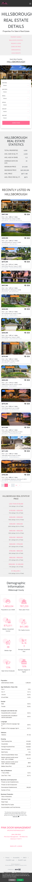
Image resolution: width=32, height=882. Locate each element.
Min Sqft (4, 108)
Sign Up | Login (16, 846)
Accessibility (16, 857)
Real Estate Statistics (16, 40)
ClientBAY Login (10, 860)
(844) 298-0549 (16, 834)
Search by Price (16, 46)
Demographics (16, 50)
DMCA (24, 857)
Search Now (16, 123)
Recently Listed (16, 43)
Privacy (7, 857)
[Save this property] (29, 201)
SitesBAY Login (22, 860)
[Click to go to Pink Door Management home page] (4, 3)
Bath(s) (4, 102)
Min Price (4, 82)
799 (16, 485)
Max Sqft (4, 115)
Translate (27, 872)
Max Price (4, 89)
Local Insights (16, 53)
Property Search (16, 37)
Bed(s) (3, 95)
